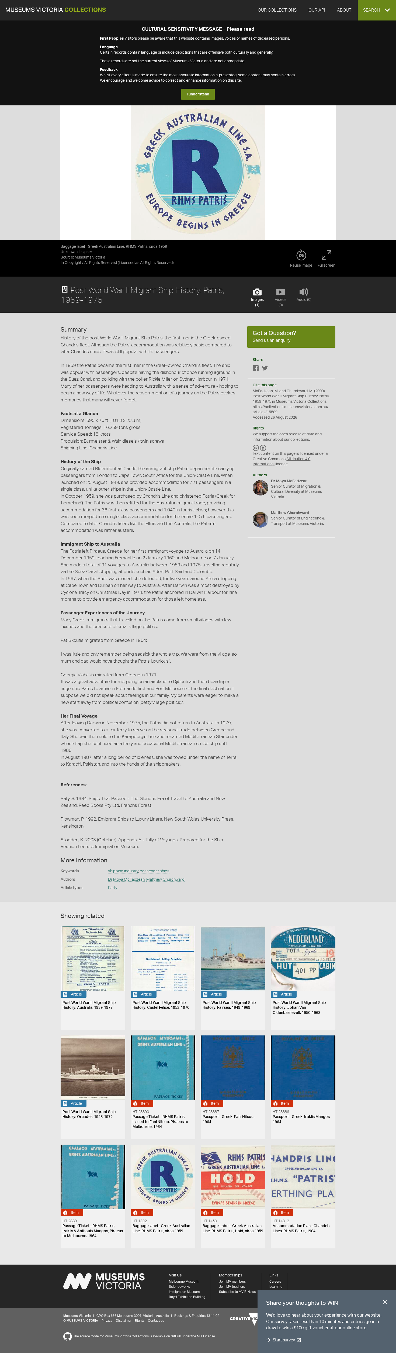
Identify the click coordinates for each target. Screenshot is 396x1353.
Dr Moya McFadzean (126, 879)
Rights (139, 1320)
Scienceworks (179, 1286)
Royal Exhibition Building (187, 1297)
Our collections (277, 10)
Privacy (107, 1320)
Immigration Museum (184, 1291)
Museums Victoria (55, 10)
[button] (377, 10)
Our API (316, 10)
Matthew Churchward (165, 879)
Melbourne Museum (183, 1281)
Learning (275, 1286)
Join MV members (232, 1281)
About (344, 10)
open (283, 434)
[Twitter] (265, 369)
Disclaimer (123, 1320)
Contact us (156, 1320)
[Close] (385, 1303)
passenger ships (154, 871)
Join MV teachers (232, 1286)
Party (112, 888)
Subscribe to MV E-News (237, 1291)
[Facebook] (256, 369)
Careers (275, 1281)
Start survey (284, 1340)
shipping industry (123, 871)
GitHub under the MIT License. (193, 1336)
